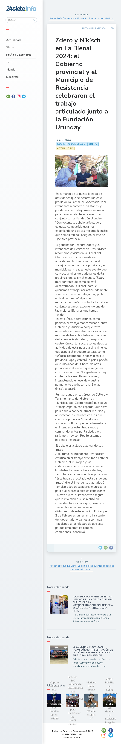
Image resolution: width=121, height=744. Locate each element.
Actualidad (13, 40)
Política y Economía (19, 55)
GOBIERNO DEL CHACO (71, 143)
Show (10, 47)
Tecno (10, 62)
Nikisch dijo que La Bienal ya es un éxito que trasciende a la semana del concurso (81, 567)
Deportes (12, 77)
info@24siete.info (72, 737)
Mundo (10, 69)
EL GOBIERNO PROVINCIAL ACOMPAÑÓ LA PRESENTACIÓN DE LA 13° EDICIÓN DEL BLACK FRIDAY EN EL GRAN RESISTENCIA (93, 651)
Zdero (93, 143)
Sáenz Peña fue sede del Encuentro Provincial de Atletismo (81, 18)
